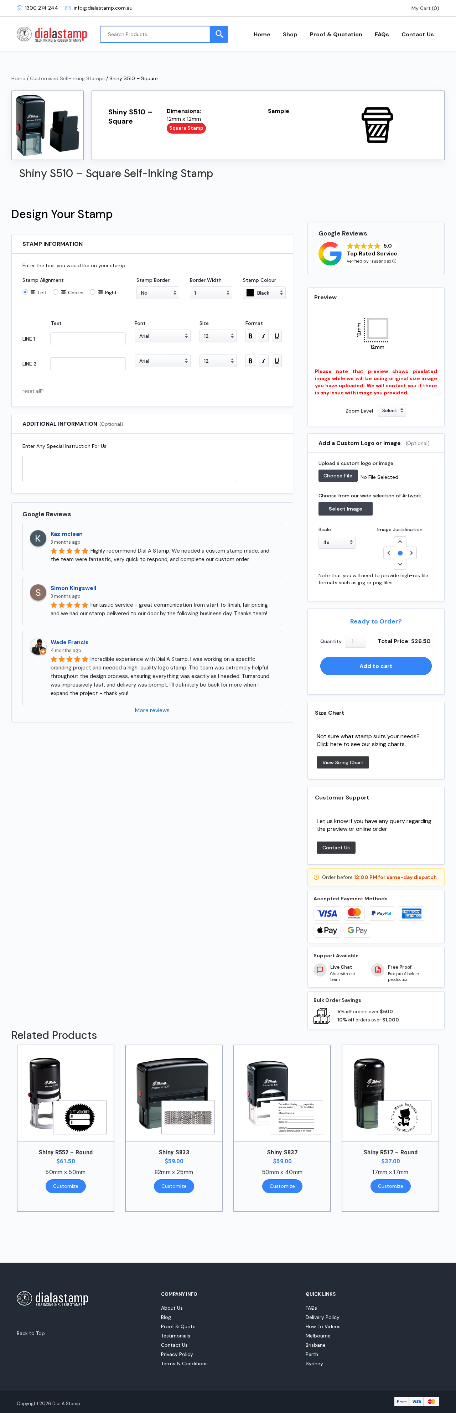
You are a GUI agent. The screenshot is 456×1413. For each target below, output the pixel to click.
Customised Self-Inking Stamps (67, 78)
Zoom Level (359, 411)
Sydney (314, 1363)
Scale (324, 529)
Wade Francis (70, 642)
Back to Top (31, 1333)
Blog (166, 1317)
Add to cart (376, 666)
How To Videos (323, 1326)
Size (204, 323)
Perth (312, 1354)
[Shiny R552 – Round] (65, 1093)
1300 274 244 (41, 8)
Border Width (206, 280)
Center (76, 292)
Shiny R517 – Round (390, 1152)
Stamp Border (153, 280)
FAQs (382, 34)
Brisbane (316, 1345)
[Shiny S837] (282, 1093)
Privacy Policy (177, 1354)
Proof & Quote (178, 1326)
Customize (65, 1186)
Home (262, 34)
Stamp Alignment (43, 280)
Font (140, 323)
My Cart (421, 8)
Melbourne (318, 1335)
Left (42, 292)
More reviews (152, 710)
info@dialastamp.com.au (103, 8)
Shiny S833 (174, 1152)
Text (56, 323)
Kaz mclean (67, 534)
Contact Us (417, 34)
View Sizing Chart (342, 762)
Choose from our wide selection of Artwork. (370, 495)
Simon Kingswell (73, 588)
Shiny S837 (282, 1152)
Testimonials (175, 1335)
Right (111, 292)
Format (254, 323)
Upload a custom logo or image (355, 463)
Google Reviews (46, 514)
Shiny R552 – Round (65, 1152)
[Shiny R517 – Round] (390, 1093)
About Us (172, 1308)
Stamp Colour (259, 280)
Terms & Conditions (184, 1363)
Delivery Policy (323, 1317)
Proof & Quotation (336, 34)
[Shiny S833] (174, 1093)
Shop (290, 34)
